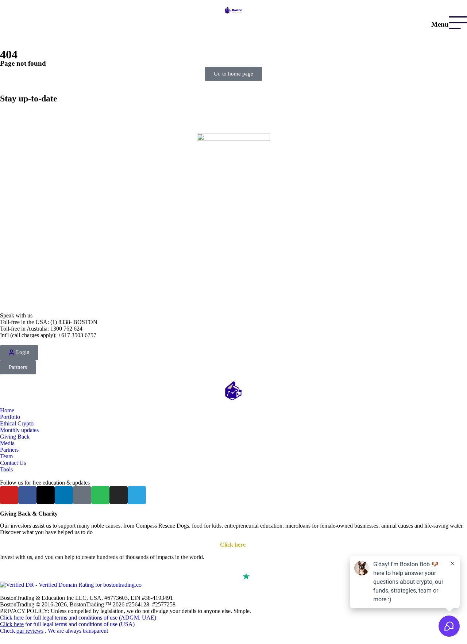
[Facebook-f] (27, 495)
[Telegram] (137, 495)
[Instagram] (118, 495)
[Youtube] (9, 495)
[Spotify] (100, 495)
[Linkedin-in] (64, 495)
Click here (233, 544)
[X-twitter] (45, 495)
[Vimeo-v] (82, 495)
